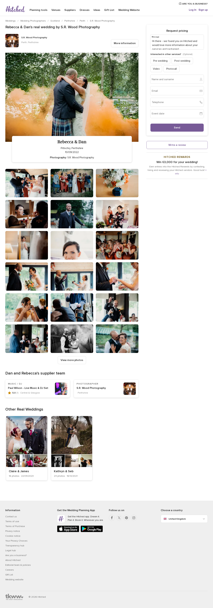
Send (177, 127)
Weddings (10, 20)
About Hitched (12, 560)
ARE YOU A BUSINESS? (195, 3)
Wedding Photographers (33, 20)
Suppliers (70, 10)
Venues (55, 10)
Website (129, 10)
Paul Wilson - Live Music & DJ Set (28, 388)
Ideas (97, 10)
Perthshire (70, 20)
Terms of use (12, 521)
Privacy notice (12, 531)
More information (125, 43)
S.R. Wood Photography (102, 20)
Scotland (55, 20)
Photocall (171, 68)
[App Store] (68, 531)
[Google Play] (92, 531)
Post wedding (182, 60)
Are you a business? (16, 555)
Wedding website (14, 579)
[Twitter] (119, 518)
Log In (192, 10)
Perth (83, 20)
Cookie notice (12, 536)
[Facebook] (112, 518)
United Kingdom (177, 518)
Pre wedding (160, 60)
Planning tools (38, 10)
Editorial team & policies (18, 565)
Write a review (177, 145)
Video (156, 68)
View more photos (72, 360)
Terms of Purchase (15, 526)
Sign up (203, 10)
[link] (26, 448)
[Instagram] (134, 518)
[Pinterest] (126, 518)
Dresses (85, 10)
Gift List (109, 10)
